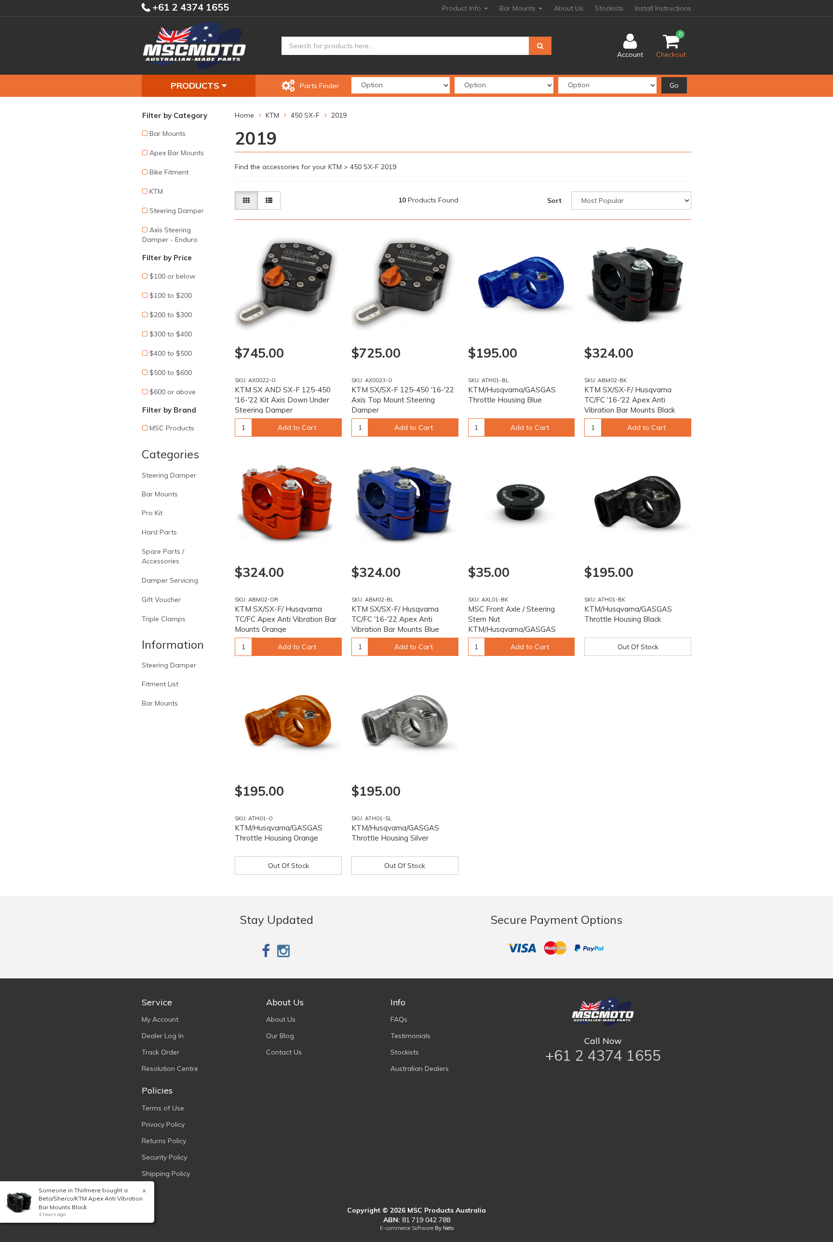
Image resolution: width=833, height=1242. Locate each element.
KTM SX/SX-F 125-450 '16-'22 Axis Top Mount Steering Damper (402, 399)
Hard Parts (159, 532)
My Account (160, 1019)
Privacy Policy (163, 1124)
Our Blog (280, 1035)
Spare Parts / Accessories (163, 556)
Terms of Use (163, 1108)
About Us (568, 8)
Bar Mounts (518, 8)
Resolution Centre (170, 1068)
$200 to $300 (170, 314)
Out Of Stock (638, 646)
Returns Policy (164, 1140)
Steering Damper (176, 210)
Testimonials (410, 1035)
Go (674, 85)
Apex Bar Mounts (176, 152)
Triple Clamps (164, 618)
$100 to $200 (170, 295)
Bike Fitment (168, 172)
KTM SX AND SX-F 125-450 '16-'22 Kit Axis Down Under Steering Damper (283, 399)
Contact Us (284, 1052)
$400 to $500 (170, 353)
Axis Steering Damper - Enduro (170, 235)
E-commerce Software (406, 1228)
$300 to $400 (170, 334)
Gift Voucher (161, 599)
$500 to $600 (170, 372)
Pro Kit (152, 512)
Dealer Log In (163, 1035)
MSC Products (171, 428)
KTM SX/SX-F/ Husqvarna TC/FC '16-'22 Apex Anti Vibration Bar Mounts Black (629, 399)
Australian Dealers (419, 1068)
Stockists (609, 8)
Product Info (462, 8)
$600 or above (172, 391)
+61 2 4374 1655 (189, 7)
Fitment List (160, 684)
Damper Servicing (170, 580)
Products (196, 85)
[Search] (540, 46)
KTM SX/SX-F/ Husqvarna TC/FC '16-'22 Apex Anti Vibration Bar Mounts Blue (395, 619)
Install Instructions (663, 8)
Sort (554, 200)
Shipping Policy (166, 1173)
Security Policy (164, 1157)
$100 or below (172, 276)
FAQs (398, 1019)
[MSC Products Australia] (194, 45)
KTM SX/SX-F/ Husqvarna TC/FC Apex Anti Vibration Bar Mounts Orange (285, 619)
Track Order (160, 1052)
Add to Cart (297, 427)
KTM (156, 191)
